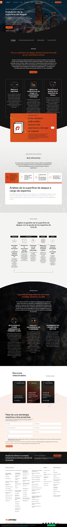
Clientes (45, 479)
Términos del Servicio (33, 443)
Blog (54, 470)
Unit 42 (54, 493)
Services (21, 2)
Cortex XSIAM (25, 490)
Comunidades (55, 472)
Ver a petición (16, 400)
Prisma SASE (17, 493)
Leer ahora (30, 400)
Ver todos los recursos (50, 375)
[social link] (43, 523)
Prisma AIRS (7, 476)
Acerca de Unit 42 (15, 2)
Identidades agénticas (35, 484)
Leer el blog (32, 72)
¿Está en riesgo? (58, 2)
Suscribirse (56, 455)
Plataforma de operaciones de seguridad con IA (25, 471)
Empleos (45, 472)
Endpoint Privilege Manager (36, 477)
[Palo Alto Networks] (8, 2)
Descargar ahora (46, 400)
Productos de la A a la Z (56, 482)
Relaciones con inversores (48, 481)
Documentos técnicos (56, 491)
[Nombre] (19, 424)
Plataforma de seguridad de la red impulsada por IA (13, 470)
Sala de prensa (46, 485)
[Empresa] (48, 428)
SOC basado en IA (25, 488)
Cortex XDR (24, 492)
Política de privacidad (40, 441)
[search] (52, 2)
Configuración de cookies (51, 525)
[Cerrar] (66, 525)
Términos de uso (48, 441)
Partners (32, 2)
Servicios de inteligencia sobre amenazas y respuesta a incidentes (37, 497)
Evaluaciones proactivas (35, 499)
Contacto (8, 27)
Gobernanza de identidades (36, 479)
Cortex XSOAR (25, 494)
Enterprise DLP (17, 501)
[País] (19, 436)
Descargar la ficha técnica (10, 30)
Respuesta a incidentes (35, 501)
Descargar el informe (52, 128)
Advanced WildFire (8, 488)
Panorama (16, 487)
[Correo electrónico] (19, 428)
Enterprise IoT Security (8, 495)
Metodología (40, 40)
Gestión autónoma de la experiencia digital (18, 498)
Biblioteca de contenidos (57, 474)
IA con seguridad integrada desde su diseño (8, 474)
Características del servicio (26, 40)
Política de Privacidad (25, 443)
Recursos (36, 2)
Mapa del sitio (55, 489)
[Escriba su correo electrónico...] (43, 455)
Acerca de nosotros (47, 470)
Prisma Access (17, 503)
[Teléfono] (48, 432)
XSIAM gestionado (25, 500)
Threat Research (26, 2)
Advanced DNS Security (9, 490)
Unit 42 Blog (41, 2)
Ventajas (13, 40)
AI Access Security (8, 478)
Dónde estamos (46, 483)
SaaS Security (7, 500)
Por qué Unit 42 (52, 40)
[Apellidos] (48, 424)
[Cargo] (19, 432)
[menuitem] (8, 2)
